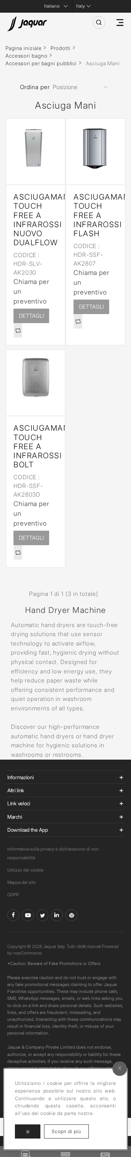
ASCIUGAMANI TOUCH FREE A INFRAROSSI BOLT (35, 446)
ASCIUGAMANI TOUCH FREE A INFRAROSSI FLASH (96, 215)
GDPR (13, 894)
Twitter (42, 915)
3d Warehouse (72, 915)
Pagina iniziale (23, 48)
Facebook (13, 915)
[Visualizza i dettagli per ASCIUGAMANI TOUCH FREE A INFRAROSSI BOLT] (35, 379)
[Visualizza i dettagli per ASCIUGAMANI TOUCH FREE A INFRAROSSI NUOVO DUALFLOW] (35, 148)
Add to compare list (17, 330)
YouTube (28, 915)
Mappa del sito (21, 882)
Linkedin (57, 915)
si (27, 1131)
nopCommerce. (28, 953)
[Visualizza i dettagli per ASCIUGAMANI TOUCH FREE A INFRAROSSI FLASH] (95, 148)
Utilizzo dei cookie (25, 870)
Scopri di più (70, 1131)
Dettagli (31, 315)
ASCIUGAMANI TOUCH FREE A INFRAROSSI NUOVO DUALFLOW (35, 219)
